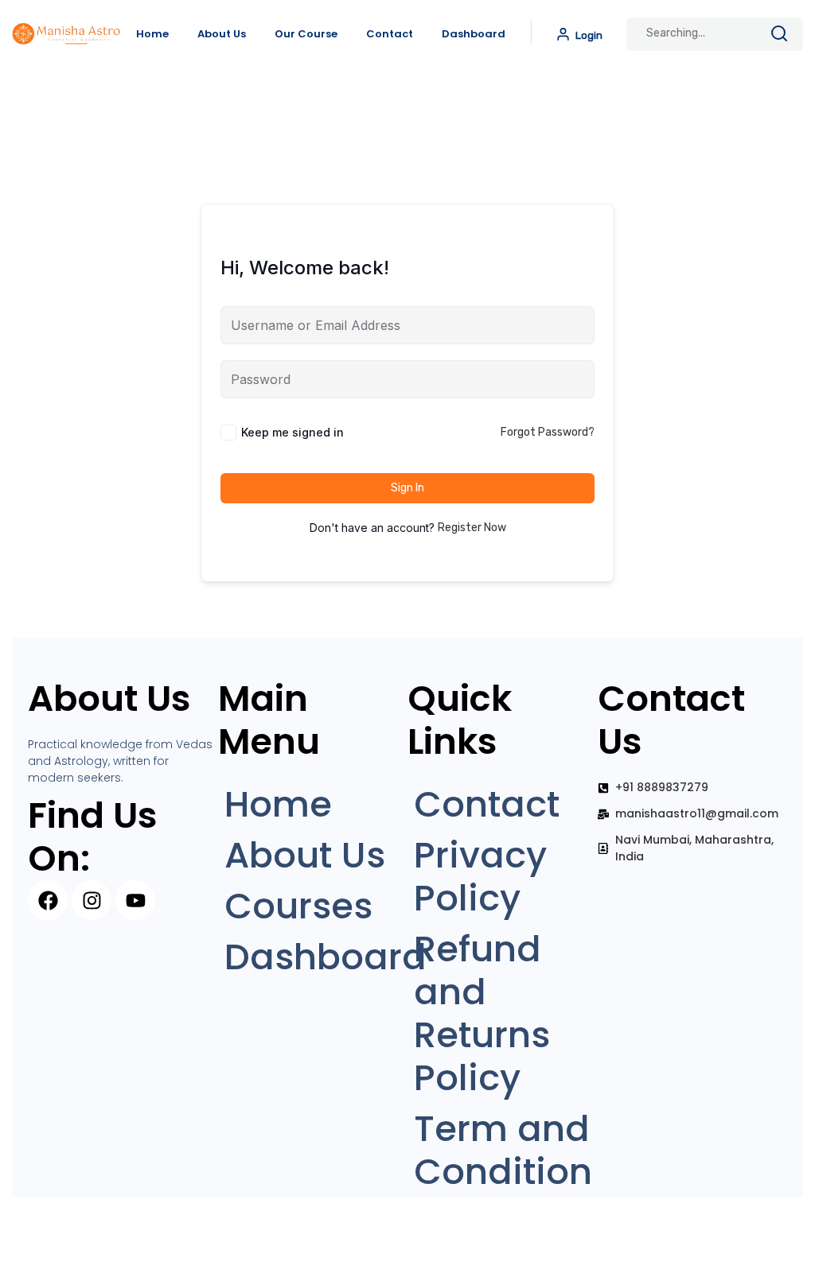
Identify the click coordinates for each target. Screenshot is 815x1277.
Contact (389, 33)
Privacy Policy (480, 876)
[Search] (779, 36)
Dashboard (473, 33)
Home (152, 33)
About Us (221, 33)
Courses (298, 906)
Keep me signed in (292, 432)
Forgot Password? (548, 432)
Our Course (306, 33)
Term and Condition (503, 1150)
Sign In (407, 488)
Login (587, 35)
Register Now (472, 527)
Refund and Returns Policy (482, 1013)
